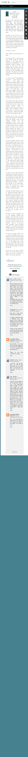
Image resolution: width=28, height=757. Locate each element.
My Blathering (16, 268)
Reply (11, 305)
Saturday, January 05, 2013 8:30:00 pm (16, 360)
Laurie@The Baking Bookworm (14, 266)
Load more (14, 452)
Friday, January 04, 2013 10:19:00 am (16, 310)
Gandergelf (12, 309)
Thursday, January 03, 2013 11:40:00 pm (16, 280)
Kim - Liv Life (13, 279)
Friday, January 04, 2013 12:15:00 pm (16, 341)
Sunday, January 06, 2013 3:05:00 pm (16, 378)
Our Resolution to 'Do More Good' (14, 15)
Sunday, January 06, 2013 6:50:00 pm (16, 416)
